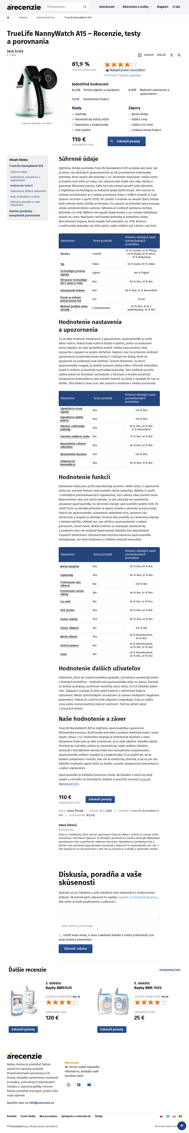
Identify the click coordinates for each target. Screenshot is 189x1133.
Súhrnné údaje (19, 172)
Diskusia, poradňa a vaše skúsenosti (25, 203)
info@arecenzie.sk (41, 1102)
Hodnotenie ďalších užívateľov (28, 191)
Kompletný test (169, 970)
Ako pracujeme (48, 1116)
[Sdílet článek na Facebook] (171, 55)
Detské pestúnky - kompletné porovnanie (24, 213)
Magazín (162, 6)
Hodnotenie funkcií (21, 185)
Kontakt (11, 1116)
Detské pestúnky (130, 75)
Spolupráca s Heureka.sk (76, 1116)
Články (99, 1116)
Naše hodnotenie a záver (25, 197)
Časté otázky (27, 1116)
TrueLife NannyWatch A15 (26, 165)
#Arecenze (72, 1062)
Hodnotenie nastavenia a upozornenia (25, 179)
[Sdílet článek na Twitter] (179, 55)
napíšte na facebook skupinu (138, 897)
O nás (176, 6)
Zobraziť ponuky (128, 141)
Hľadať (85, 7)
